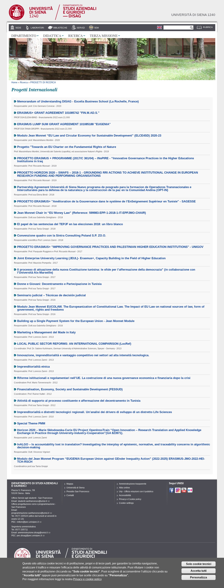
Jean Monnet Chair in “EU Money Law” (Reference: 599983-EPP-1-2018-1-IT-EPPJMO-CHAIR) (81, 212)
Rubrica (208, 27)
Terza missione (104, 35)
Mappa (69, 484)
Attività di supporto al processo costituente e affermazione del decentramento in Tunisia (78, 400)
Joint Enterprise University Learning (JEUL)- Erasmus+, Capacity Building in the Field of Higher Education (91, 258)
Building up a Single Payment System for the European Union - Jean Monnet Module (75, 321)
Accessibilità (125, 495)
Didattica (52, 35)
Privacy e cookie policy (87, 579)
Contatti (70, 495)
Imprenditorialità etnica (33, 366)
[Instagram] (178, 491)
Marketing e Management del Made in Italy (46, 332)
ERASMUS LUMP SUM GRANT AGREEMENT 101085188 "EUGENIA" (64, 124)
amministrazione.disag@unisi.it (33, 532)
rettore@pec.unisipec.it (28, 522)
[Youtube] (184, 491)
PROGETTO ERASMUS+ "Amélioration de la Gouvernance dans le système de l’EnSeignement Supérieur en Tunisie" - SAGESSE (106, 201)
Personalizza (198, 577)
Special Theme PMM (31, 423)
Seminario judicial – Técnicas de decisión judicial (51, 295)
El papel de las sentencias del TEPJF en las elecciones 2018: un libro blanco (70, 224)
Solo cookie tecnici (198, 563)
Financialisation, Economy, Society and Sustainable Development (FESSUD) (70, 389)
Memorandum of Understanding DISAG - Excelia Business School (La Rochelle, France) (78, 101)
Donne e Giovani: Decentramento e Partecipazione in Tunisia (59, 284)
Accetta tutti (198, 570)
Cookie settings (126, 503)
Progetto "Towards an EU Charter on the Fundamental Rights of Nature (66, 147)
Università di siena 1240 (193, 15)
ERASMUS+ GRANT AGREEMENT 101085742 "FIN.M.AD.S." (58, 112)
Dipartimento (23, 35)
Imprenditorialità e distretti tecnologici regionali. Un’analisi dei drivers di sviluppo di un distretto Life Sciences (94, 412)
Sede (18, 28)
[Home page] (52, 19)
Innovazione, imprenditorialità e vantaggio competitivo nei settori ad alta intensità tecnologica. (83, 355)
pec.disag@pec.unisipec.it (29, 535)
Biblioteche (60, 28)
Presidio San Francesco (77, 491)
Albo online (124, 487)
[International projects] (159, 27)
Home (14, 82)
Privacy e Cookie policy (130, 499)
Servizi (81, 28)
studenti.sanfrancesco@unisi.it (32, 501)
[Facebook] (171, 491)
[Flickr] (190, 491)
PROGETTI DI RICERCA (43, 82)
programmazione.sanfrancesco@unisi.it (30, 513)
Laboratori (37, 28)
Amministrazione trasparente (132, 484)
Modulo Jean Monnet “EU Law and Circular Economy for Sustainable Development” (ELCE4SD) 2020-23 (89, 135)
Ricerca (75, 35)
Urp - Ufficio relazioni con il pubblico (136, 491)
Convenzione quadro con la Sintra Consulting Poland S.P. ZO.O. (61, 235)
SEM (96, 28)
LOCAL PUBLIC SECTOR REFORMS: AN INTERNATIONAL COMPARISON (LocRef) (74, 343)
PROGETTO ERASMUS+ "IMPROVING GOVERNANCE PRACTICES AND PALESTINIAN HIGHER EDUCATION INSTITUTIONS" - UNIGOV (110, 247)
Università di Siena (75, 487)
